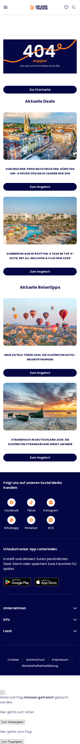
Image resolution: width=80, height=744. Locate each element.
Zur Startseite (40, 90)
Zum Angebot (40, 187)
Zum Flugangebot (12, 741)
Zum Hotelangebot (12, 722)
